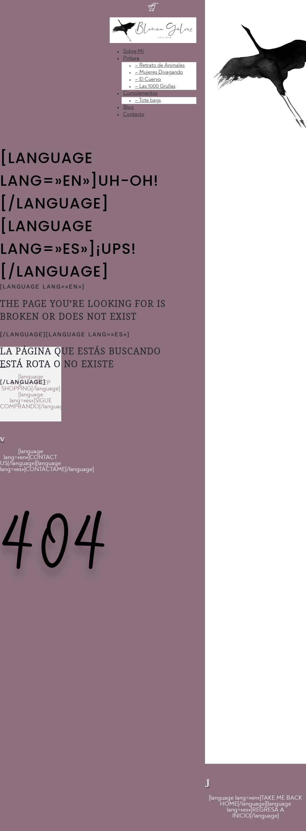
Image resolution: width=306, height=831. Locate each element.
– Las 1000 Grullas (155, 86)
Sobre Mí (133, 51)
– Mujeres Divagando (159, 72)
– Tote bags (148, 100)
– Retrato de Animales (160, 65)
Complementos (140, 93)
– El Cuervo (148, 79)
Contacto (133, 114)
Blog (128, 107)
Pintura (131, 58)
